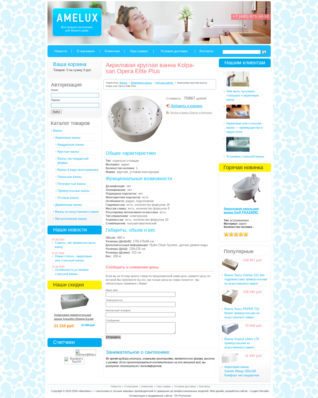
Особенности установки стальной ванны (71, 272)
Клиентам (112, 51)
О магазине (86, 51)
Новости (60, 51)
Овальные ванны (69, 176)
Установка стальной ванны (245, 156)
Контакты (206, 51)
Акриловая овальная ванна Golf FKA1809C (241, 210)
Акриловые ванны (67, 137)
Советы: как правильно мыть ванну (75, 245)
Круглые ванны (68, 151)
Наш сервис (139, 51)
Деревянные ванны (68, 204)
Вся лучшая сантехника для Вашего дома (77, 29)
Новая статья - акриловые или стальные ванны (73, 258)
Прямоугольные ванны (73, 190)
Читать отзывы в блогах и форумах (191, 112)
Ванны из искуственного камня (77, 211)
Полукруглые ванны (72, 183)
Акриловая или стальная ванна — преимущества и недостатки (244, 128)
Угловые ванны (68, 197)
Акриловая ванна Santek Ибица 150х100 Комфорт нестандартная (241, 371)
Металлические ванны (71, 218)
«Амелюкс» (85, 391)
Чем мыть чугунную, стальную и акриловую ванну (242, 95)
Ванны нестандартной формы (73, 161)
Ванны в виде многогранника (78, 170)
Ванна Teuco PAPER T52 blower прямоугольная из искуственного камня (241, 313)
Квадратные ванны (71, 144)
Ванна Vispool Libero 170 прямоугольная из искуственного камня (241, 343)
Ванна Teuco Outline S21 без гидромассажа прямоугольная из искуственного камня (245, 279)
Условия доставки (174, 51)
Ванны (57, 130)
